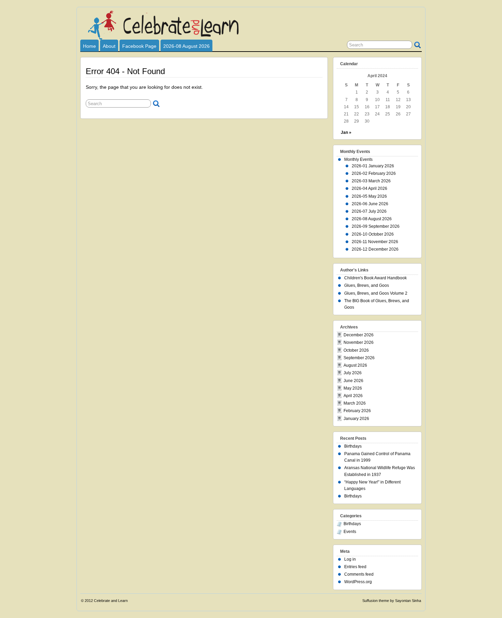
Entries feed (355, 566)
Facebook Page (139, 46)
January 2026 (356, 418)
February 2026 (357, 410)
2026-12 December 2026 (375, 249)
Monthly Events (358, 159)
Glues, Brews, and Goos (366, 285)
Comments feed (359, 574)
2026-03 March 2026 (371, 181)
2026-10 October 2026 (373, 234)
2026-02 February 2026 (374, 173)
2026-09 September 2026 (376, 226)
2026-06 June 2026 (370, 203)
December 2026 (359, 335)
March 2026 (355, 403)
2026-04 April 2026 (369, 188)
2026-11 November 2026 (375, 241)
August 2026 (355, 365)
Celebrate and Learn (111, 601)
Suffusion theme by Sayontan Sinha (391, 601)
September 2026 (359, 357)
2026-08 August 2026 (186, 46)
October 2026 (356, 350)
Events (350, 531)
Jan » (346, 132)
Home (89, 46)
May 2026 (353, 388)
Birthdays (353, 446)
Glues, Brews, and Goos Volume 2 (375, 293)
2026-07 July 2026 (369, 211)
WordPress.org (358, 581)
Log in (350, 559)
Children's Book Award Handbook (375, 278)
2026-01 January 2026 (373, 166)
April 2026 (353, 395)
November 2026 (359, 342)
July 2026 (353, 372)
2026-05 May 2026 (369, 196)
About (109, 46)
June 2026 (353, 380)
